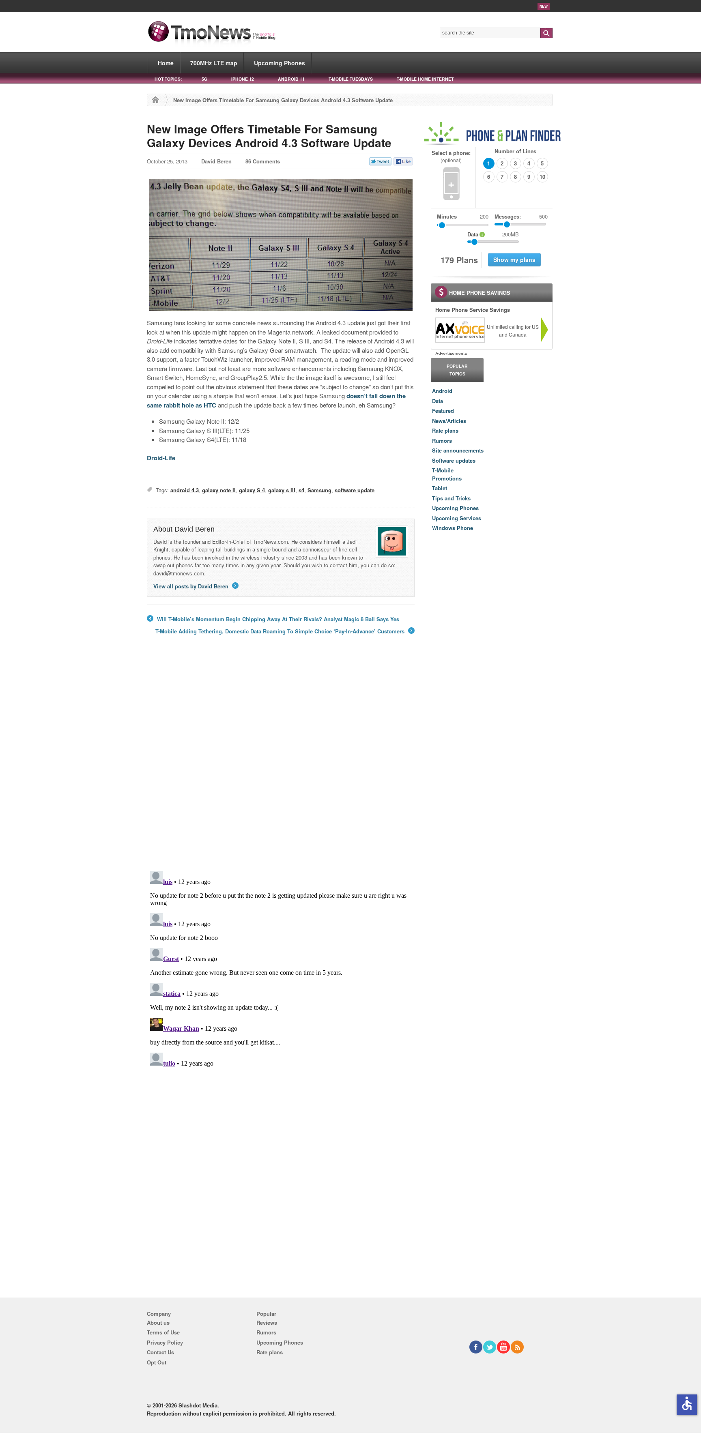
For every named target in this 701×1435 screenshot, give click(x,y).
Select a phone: (451, 156)
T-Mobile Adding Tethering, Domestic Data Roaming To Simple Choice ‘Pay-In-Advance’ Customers (284, 631)
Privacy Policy (165, 1342)
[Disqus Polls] (280, 758)
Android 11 (291, 79)
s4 (301, 490)
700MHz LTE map (213, 63)
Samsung (319, 490)
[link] (459, 330)
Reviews (266, 1322)
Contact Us (160, 1352)
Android (442, 391)
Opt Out (156, 1362)
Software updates (453, 460)
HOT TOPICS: (168, 79)
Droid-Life (161, 457)
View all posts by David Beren (195, 586)
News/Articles (449, 421)
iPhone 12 (242, 79)
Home (166, 63)
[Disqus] (281, 969)
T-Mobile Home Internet (425, 79)
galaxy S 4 (252, 490)
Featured (443, 410)
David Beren (216, 161)
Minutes (447, 216)
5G (204, 79)
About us (158, 1322)
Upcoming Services (456, 518)
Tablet (439, 488)
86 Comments (262, 161)
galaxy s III (281, 490)
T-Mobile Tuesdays (351, 79)
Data (437, 401)
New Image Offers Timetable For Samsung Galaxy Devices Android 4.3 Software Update (269, 135)
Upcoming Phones (279, 63)
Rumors (442, 440)
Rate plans (445, 430)
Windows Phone (452, 528)
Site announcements (458, 450)
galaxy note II (219, 490)
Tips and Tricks (451, 498)
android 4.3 (184, 490)
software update (354, 490)
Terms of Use (163, 1332)
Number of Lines (515, 151)
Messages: (521, 216)
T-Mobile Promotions (447, 474)
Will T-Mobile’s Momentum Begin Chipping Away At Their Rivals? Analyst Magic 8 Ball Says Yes (273, 619)
